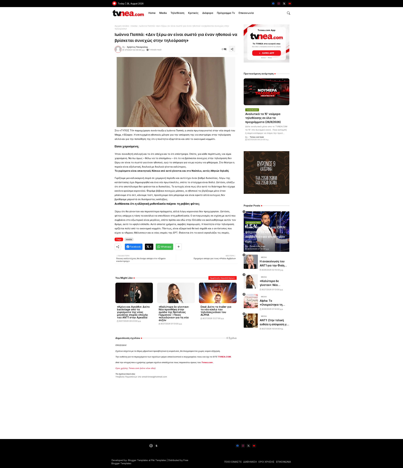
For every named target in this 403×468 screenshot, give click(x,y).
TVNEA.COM (224, 356)
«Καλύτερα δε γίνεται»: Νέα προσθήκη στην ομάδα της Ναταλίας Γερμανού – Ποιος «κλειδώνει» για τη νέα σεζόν (174, 313)
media (134, 26)
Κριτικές (193, 12)
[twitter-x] (284, 4)
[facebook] (273, 4)
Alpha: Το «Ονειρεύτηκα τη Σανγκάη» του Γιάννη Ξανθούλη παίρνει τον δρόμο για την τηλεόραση (274, 303)
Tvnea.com (207, 362)
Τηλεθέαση (177, 12)
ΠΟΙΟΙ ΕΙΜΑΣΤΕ (233, 461)
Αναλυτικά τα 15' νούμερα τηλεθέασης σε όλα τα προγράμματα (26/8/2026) (263, 118)
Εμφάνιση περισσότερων (222, 278)
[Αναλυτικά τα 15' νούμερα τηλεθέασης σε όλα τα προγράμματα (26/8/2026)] (266, 91)
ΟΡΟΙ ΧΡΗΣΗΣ (266, 461)
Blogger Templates (138, 460)
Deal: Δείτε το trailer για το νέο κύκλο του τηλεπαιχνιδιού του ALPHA (216, 310)
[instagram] (279, 4)
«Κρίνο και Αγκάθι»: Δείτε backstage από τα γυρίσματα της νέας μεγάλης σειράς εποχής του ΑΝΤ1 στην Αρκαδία (133, 312)
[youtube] (290, 4)
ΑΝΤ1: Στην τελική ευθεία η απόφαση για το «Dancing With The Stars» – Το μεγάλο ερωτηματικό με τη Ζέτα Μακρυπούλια (274, 322)
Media (163, 12)
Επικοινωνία (246, 12)
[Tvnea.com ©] (127, 13)
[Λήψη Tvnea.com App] (266, 43)
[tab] (152, 13)
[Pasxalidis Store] (266, 193)
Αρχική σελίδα (122, 26)
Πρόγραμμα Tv (226, 12)
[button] (288, 13)
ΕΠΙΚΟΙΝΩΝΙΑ (283, 461)
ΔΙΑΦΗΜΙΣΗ (250, 461)
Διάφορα (207, 12)
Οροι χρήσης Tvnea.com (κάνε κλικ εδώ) (135, 368)
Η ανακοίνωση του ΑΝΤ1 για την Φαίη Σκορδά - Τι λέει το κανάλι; (272, 264)
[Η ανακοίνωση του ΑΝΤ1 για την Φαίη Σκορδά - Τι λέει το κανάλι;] (251, 262)
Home (152, 12)
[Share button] (179, 247)
